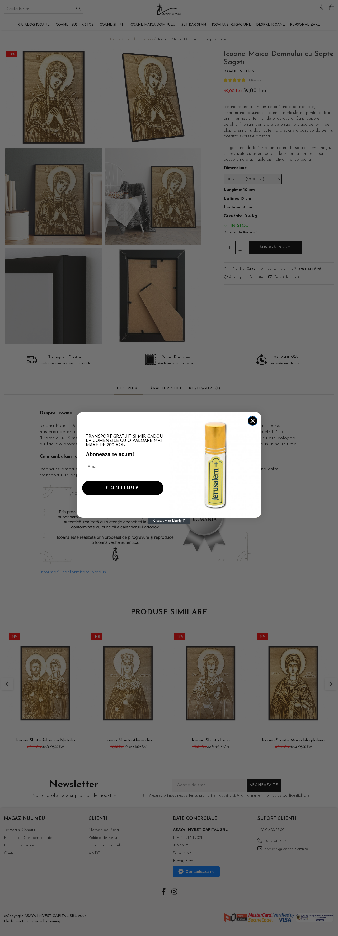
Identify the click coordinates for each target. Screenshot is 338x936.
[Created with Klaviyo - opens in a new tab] (169, 521)
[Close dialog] (252, 420)
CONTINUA (123, 488)
